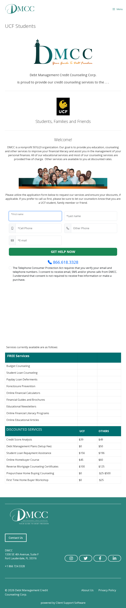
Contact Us (16, 538)
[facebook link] (100, 558)
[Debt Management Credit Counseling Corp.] (22, 9)
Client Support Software (70, 603)
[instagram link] (71, 558)
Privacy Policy (107, 590)
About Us (87, 590)
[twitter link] (85, 558)
